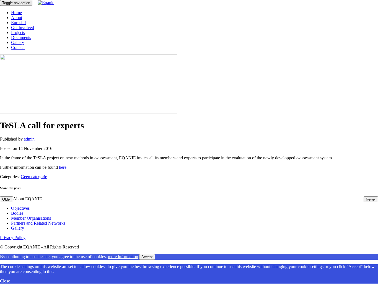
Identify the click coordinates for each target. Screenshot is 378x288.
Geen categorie (34, 176)
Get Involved (22, 27)
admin (29, 139)
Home (16, 12)
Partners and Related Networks (38, 223)
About (16, 17)
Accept (147, 257)
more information (123, 256)
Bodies (17, 213)
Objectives (20, 208)
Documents (21, 37)
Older (6, 199)
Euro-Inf (18, 22)
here (62, 167)
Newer (371, 199)
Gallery (17, 42)
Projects (18, 32)
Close (5, 281)
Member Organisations (31, 218)
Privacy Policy (12, 237)
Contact (18, 47)
